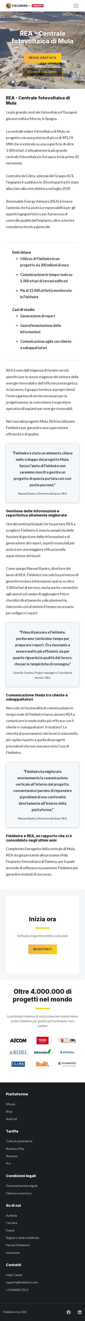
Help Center (14, 1275)
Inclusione (13, 1252)
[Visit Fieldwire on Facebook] (65, 1312)
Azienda (11, 1215)
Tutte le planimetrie (19, 1141)
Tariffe (12, 1131)
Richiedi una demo (42, 72)
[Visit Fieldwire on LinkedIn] (76, 1312)
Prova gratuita (42, 57)
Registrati (42, 949)
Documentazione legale (22, 1185)
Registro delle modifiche (22, 1237)
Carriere (11, 1223)
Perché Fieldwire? (18, 1245)
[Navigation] (76, 6)
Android (11, 1119)
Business (12, 1156)
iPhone (10, 1104)
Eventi (10, 1230)
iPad (9, 1111)
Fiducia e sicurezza (18, 1193)
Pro (8, 1163)
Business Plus (15, 1148)
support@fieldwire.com (22, 1282)
